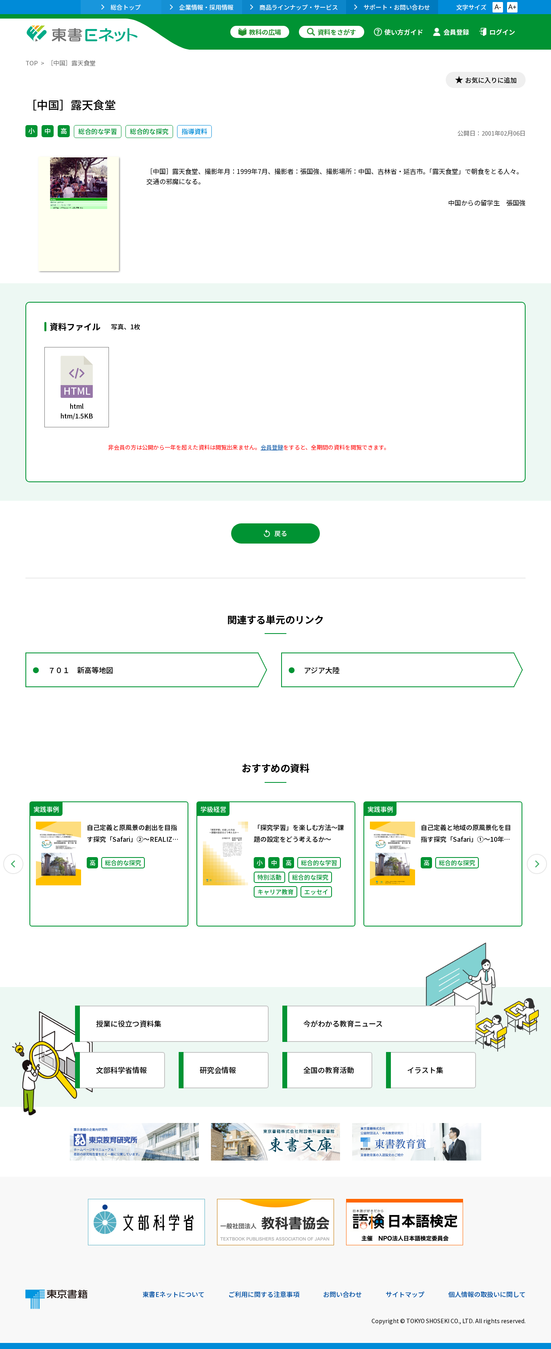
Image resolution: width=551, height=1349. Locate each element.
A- (498, 7)
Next (537, 863)
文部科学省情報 (121, 1070)
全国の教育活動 (328, 1070)
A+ (512, 7)
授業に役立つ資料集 (128, 1023)
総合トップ (126, 7)
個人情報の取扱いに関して (487, 1294)
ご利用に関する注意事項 (263, 1294)
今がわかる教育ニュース (343, 1023)
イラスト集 (425, 1070)
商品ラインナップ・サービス (298, 7)
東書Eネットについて (173, 1294)
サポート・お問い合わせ (396, 7)
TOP (31, 63)
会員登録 (456, 32)
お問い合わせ (342, 1294)
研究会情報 (218, 1070)
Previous (13, 863)
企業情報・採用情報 (206, 7)
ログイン (502, 32)
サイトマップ (405, 1294)
